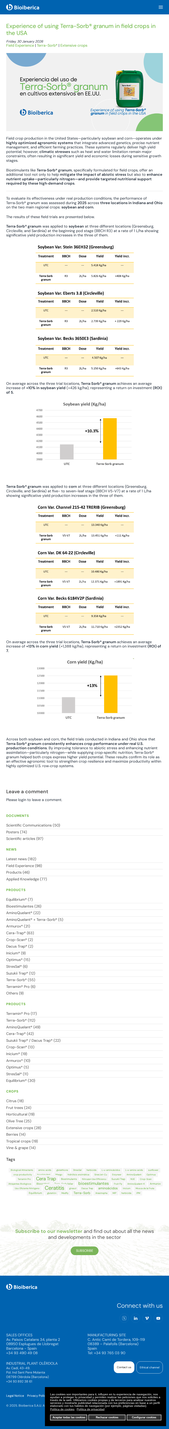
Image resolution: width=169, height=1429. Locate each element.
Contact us (124, 1367)
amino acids (44, 1170)
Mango (58, 1174)
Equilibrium (35, 1193)
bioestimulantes (93, 1183)
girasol (72, 1188)
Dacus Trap (87, 1188)
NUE (132, 1179)
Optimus (151, 1174)
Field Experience (20, 45)
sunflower (153, 1170)
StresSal (77, 1170)
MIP (114, 1193)
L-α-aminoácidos (111, 1170)
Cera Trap (46, 1179)
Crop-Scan (145, 1179)
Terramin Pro (24, 1179)
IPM (138, 1193)
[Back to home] (22, 7)
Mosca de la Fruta (145, 1188)
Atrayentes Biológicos (19, 1183)
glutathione (62, 1170)
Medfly (64, 1193)
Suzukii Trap (118, 1179)
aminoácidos (108, 1188)
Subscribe (84, 1251)
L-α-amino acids (134, 1170)
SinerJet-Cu (100, 1174)
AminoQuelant (134, 1174)
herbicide (91, 1170)
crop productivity (22, 1174)
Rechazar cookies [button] (107, 1417)
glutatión (51, 1193)
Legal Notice (15, 1396)
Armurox (155, 1183)
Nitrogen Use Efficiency (94, 1179)
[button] (161, 7)
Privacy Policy (37, 1396)
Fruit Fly (118, 1183)
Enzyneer (116, 1174)
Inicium (126, 1188)
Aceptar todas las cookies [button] (69, 1417)
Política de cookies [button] (62, 1409)
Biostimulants (69, 1179)
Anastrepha (101, 1193)
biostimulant (43, 1174)
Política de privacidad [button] (90, 1409)
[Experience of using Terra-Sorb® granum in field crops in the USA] (84, 91)
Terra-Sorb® (47, 45)
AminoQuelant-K (136, 1183)
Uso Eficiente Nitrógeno (27, 1188)
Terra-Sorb (82, 1193)
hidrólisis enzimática (78, 1174)
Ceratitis (54, 1187)
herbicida (126, 1193)
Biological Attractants (22, 1170)
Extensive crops (73, 45)
